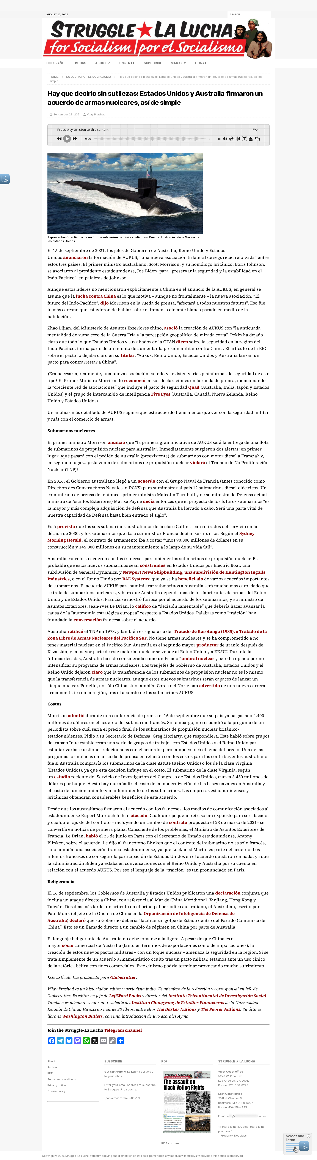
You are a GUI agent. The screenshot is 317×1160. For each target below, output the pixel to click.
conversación (88, 620)
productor (207, 645)
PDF (49, 1073)
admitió (76, 716)
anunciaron (75, 257)
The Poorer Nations (220, 1009)
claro (97, 672)
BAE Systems (135, 579)
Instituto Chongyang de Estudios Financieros (178, 1003)
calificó (143, 606)
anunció (116, 442)
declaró (77, 920)
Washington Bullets (82, 1016)
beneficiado (190, 579)
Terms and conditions (61, 1079)
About (100, 63)
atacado (139, 815)
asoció (171, 328)
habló (92, 836)
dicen (182, 342)
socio (67, 945)
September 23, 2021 (66, 114)
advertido (209, 686)
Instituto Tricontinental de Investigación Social (217, 996)
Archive (52, 1067)
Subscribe (153, 63)
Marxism (178, 63)
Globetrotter (123, 977)
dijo (104, 303)
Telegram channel (123, 1030)
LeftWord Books (125, 996)
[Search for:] (249, 14)
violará (197, 463)
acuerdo (146, 481)
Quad (193, 387)
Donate (202, 63)
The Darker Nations (176, 1009)
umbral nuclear (197, 658)
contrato (178, 822)
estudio (62, 777)
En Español (56, 63)
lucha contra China (96, 296)
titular (128, 355)
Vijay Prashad (96, 114)
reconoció (134, 380)
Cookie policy (56, 1091)
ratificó (75, 631)
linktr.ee (127, 63)
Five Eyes (160, 394)
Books (80, 63)
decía (148, 501)
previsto (66, 526)
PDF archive (170, 1143)
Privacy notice (56, 1085)
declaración (227, 893)
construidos (152, 565)
